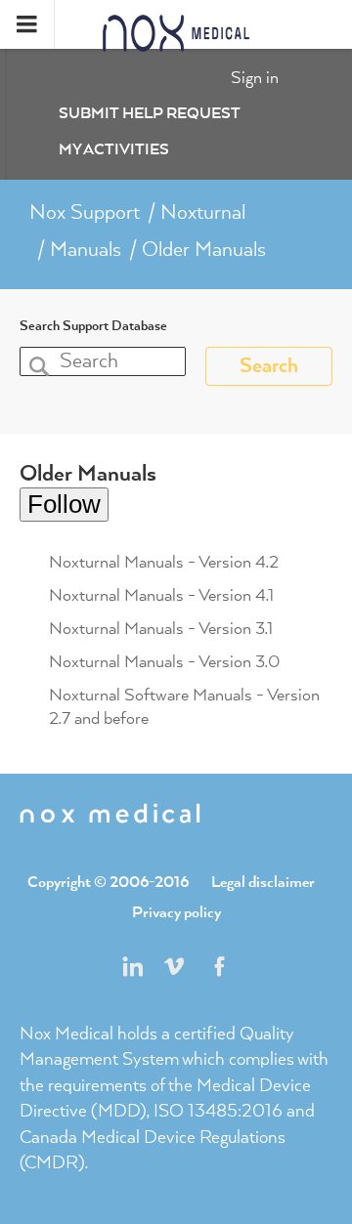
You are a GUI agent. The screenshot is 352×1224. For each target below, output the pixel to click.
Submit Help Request (150, 114)
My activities (114, 150)
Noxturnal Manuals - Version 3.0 (164, 662)
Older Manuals (204, 250)
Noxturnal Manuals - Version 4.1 (161, 596)
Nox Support (84, 213)
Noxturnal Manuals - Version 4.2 (164, 562)
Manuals (85, 250)
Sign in (255, 78)
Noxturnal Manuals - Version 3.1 (161, 629)
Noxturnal (202, 213)
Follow (64, 504)
